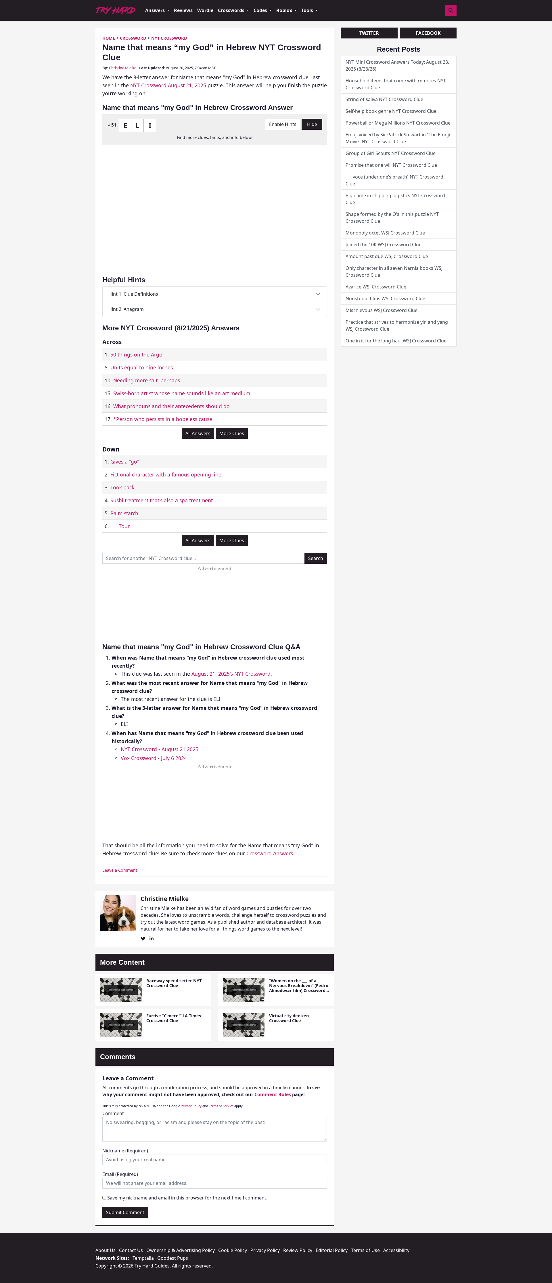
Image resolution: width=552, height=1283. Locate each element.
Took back (122, 487)
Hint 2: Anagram (126, 309)
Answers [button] (155, 10)
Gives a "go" (124, 461)
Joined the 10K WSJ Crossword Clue (383, 244)
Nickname (125, 1151)
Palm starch (124, 513)
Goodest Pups (172, 1258)
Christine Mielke (122, 67)
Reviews (183, 10)
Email (120, 1174)
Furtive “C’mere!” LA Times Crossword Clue (173, 1018)
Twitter (369, 33)
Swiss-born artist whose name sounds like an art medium (181, 393)
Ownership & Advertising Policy (180, 1250)
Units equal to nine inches (141, 367)
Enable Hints (282, 124)
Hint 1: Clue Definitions (133, 294)
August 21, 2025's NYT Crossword (231, 673)
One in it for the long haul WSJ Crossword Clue (396, 341)
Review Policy (297, 1250)
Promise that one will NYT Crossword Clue (391, 165)
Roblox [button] (284, 10)
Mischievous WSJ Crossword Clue (381, 310)
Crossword (133, 38)
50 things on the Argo (136, 354)
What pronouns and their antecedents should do (171, 406)
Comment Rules (272, 1094)
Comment (113, 1113)
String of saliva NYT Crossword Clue (384, 99)
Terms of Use (365, 1250)
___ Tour (120, 526)
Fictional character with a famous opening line (165, 474)
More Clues (231, 433)
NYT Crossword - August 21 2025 (159, 749)
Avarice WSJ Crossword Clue (376, 287)
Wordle (205, 10)
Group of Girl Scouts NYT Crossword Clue (391, 153)
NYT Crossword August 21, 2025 (168, 85)
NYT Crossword (169, 38)
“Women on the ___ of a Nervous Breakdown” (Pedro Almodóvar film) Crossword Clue (298, 988)
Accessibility (396, 1250)
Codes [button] (261, 10)
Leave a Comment (119, 870)
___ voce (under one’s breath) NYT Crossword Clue (394, 180)
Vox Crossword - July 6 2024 (154, 758)
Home (108, 38)
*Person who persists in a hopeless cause (162, 419)
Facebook (428, 33)
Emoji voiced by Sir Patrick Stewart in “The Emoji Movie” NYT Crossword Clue (398, 138)
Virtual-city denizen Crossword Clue (289, 1018)
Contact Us (131, 1250)
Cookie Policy (232, 1250)
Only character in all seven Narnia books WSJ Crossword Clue (394, 271)
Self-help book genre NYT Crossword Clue (391, 111)
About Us (105, 1250)
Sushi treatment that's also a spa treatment (161, 500)
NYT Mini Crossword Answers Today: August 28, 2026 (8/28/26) (397, 65)
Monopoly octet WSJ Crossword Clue (385, 233)
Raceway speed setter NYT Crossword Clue (174, 983)
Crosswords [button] (232, 10)
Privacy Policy (191, 1106)
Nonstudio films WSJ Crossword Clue (385, 298)
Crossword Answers (269, 853)
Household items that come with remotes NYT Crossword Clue (396, 84)
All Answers (197, 433)
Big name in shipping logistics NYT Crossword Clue (395, 199)
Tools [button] (307, 10)
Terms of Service (221, 1106)
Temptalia (143, 1258)
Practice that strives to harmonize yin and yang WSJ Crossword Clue (397, 325)
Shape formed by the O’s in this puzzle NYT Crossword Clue (392, 217)
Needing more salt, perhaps (146, 380)
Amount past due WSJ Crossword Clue (387, 256)
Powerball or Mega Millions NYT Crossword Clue (398, 123)
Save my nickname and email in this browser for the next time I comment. (187, 1198)
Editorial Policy (332, 1250)
